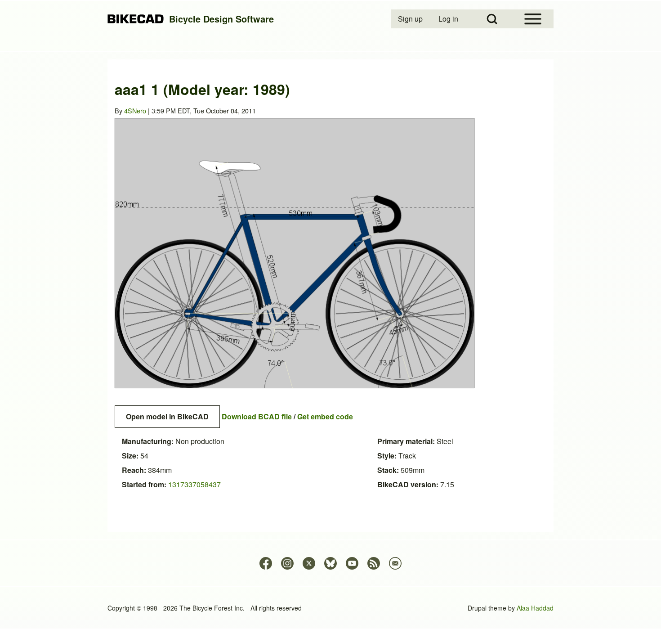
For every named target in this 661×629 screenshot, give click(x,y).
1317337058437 (194, 484)
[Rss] (374, 563)
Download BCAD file (257, 416)
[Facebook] (266, 563)
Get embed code (325, 416)
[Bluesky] (330, 563)
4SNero (135, 110)
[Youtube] (352, 563)
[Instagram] (287, 563)
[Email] (395, 563)
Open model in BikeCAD (167, 416)
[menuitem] (411, 18)
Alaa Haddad (535, 607)
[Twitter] (309, 563)
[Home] (135, 19)
